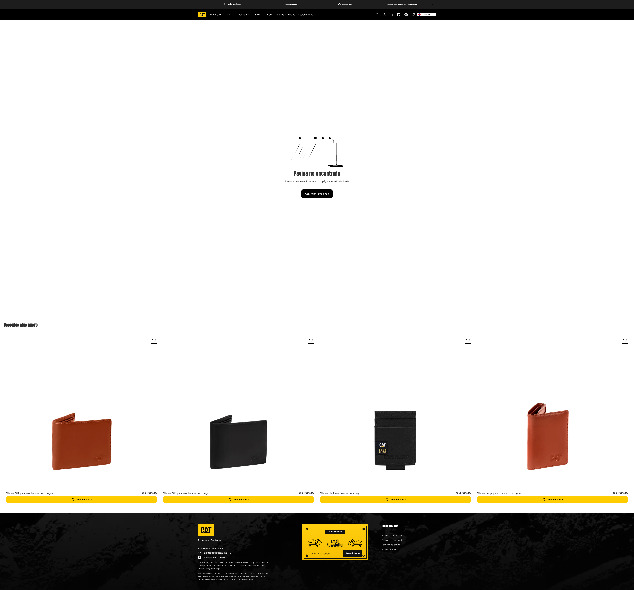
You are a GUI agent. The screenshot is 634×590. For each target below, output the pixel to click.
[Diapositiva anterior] (199, 4)
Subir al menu (335, 531)
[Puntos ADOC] (406, 14)
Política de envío (389, 549)
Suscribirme (353, 553)
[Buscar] (377, 14)
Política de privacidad (392, 540)
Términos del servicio (392, 544)
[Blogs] (398, 14)
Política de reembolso (392, 535)
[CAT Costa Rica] (206, 530)
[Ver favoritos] (413, 14)
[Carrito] (391, 14)
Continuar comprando (317, 193)
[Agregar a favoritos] (154, 340)
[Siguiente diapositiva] (432, 4)
